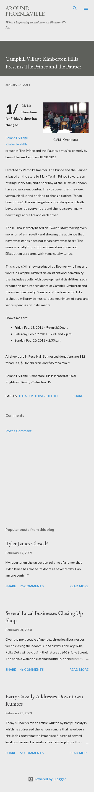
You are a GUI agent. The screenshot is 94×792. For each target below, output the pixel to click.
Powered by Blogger (50, 779)
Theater (25, 396)
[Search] (75, 8)
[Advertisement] (47, 480)
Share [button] (78, 396)
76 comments (32, 586)
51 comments (32, 753)
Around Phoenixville (25, 11)
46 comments (32, 669)
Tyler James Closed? (26, 543)
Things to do (46, 396)
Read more (79, 586)
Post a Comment (18, 431)
